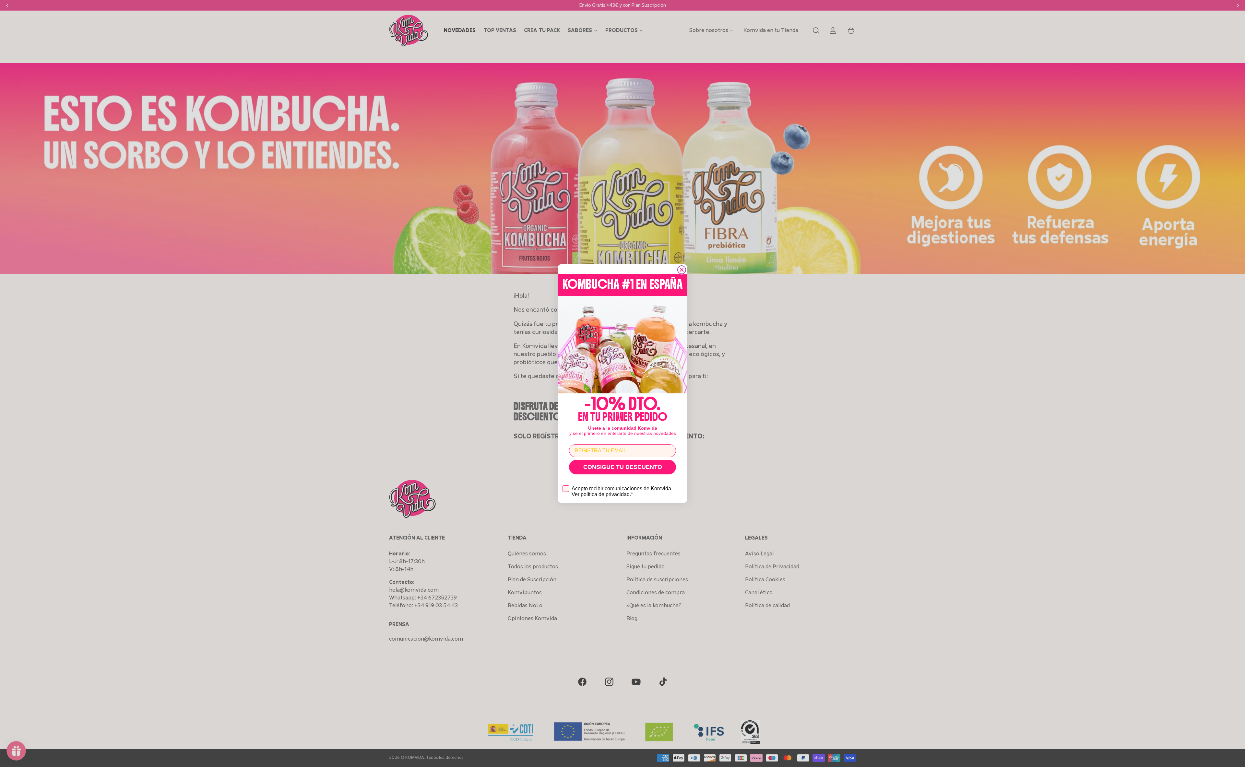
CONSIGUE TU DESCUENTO (622, 467)
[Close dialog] (682, 270)
